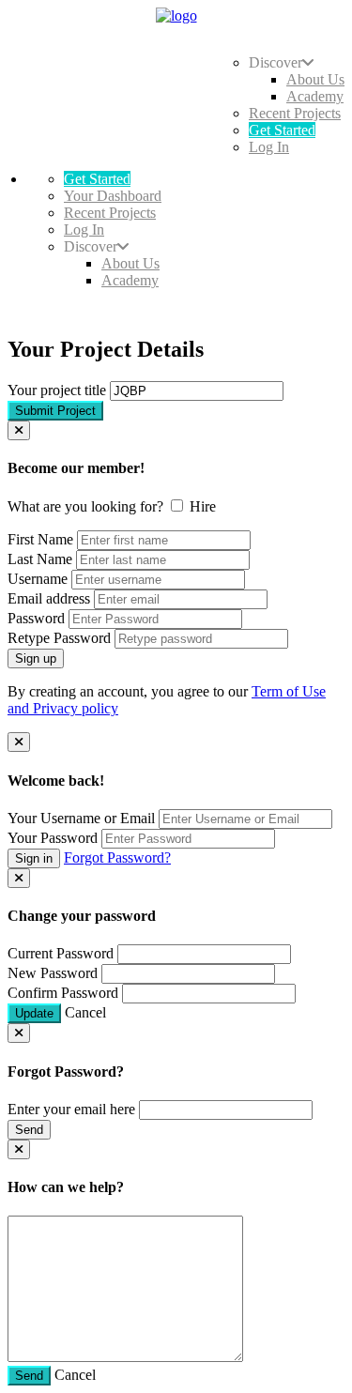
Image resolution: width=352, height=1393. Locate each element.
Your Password (53, 838)
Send (29, 1130)
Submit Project (55, 411)
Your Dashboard (112, 196)
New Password (53, 973)
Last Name (40, 559)
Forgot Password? (117, 857)
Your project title (57, 390)
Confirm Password (63, 993)
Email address (49, 598)
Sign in (34, 858)
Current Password (61, 953)
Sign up (35, 658)
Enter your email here (71, 1109)
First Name (40, 539)
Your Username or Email (81, 818)
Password (36, 618)
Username (38, 579)
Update (34, 1013)
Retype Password (59, 638)
